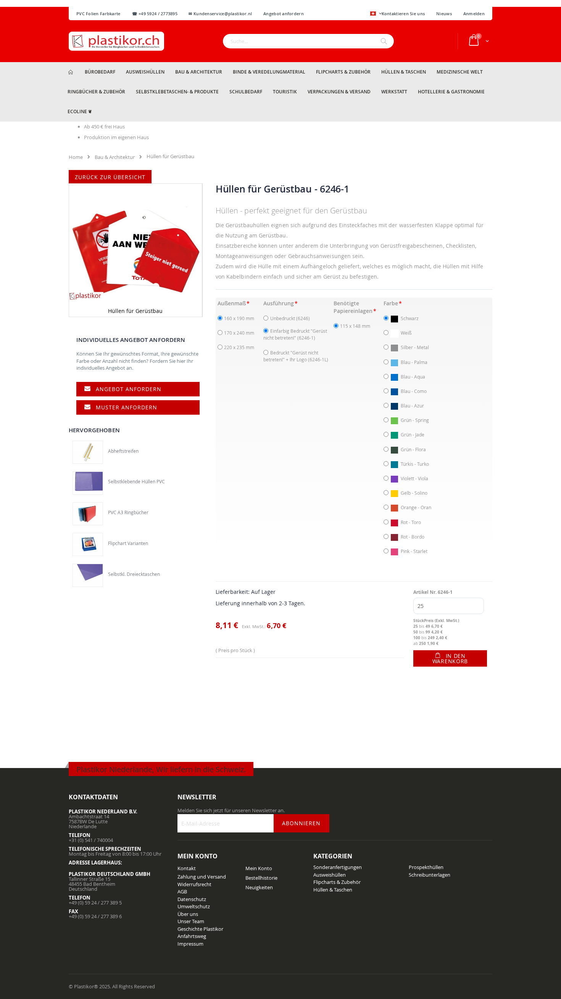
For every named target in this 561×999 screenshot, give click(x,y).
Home (76, 157)
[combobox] (308, 41)
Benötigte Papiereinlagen (353, 307)
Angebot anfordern (128, 389)
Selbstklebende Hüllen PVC (136, 481)
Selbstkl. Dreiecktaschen (134, 574)
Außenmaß (232, 303)
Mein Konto (258, 868)
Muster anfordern (126, 407)
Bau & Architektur (115, 157)
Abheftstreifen (123, 451)
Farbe (391, 303)
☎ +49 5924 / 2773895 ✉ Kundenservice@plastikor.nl (192, 13)
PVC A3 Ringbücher (128, 512)
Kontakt (186, 868)
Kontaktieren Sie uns (403, 13)
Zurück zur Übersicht (110, 177)
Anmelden (474, 13)
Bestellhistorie (261, 877)
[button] (376, 14)
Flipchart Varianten (128, 543)
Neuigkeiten (259, 887)
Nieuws (444, 13)
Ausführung (278, 303)
